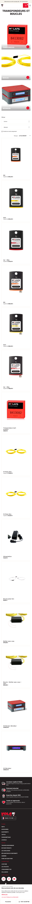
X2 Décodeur (7, 768)
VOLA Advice (4, 872)
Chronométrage (6, 837)
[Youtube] (14, 879)
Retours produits (6, 848)
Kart (4, 217)
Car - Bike (6, 260)
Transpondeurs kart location (9, 428)
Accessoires (4, 829)
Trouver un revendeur (7, 845)
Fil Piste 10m (7, 514)
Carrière (3, 856)
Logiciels (4, 839)
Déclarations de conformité (9, 853)
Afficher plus (5, 894)
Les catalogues (5, 850)
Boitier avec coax (8, 641)
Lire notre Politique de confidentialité (10, 897)
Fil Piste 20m (7, 472)
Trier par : (16, 135)
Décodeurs (6, 108)
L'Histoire (4, 864)
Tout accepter (25, 901)
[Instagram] (3, 879)
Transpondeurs (8, 47)
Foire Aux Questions (7, 858)
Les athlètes (5, 866)
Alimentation (7, 556)
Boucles (6, 78)
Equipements (5, 832)
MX (4, 175)
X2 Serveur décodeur (10, 726)
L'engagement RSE (6, 869)
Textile (3, 834)
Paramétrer (8, 901)
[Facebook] (9, 879)
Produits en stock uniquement (10, 131)
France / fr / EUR (9, 818)
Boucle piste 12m (8, 599)
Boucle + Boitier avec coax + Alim (12, 682)
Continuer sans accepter (7, 886)
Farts (3, 826)
